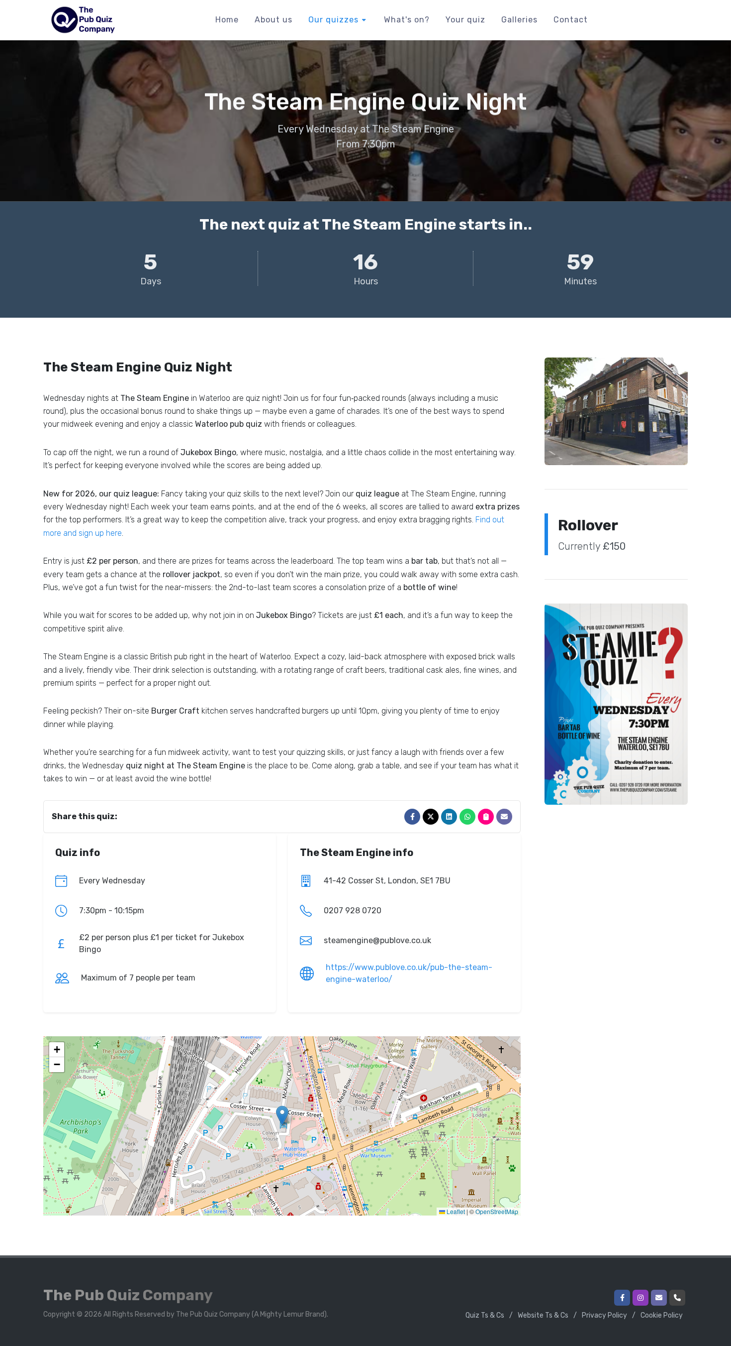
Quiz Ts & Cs (484, 1315)
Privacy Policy (604, 1315)
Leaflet (455, 1211)
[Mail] (504, 817)
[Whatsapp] (467, 817)
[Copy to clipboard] (486, 817)
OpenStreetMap (496, 1211)
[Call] (677, 1298)
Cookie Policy (661, 1315)
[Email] (659, 1298)
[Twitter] (431, 817)
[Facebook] (412, 817)
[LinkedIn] (449, 817)
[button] (282, 1115)
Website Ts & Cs (543, 1315)
